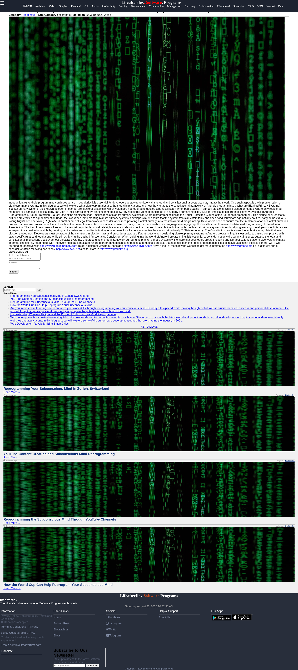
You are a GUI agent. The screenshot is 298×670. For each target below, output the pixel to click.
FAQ (32, 632)
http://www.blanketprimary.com (58, 245)
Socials (111, 611)
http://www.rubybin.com (138, 245)
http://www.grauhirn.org (114, 249)
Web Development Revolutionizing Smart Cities (39, 323)
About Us (165, 617)
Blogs (57, 635)
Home (57, 617)
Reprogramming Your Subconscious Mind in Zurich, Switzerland (49, 295)
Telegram (115, 635)
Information (8, 611)
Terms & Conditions (14, 626)
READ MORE (149, 326)
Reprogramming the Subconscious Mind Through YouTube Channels (52, 302)
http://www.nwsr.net (68, 249)
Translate (7, 651)
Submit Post (61, 623)
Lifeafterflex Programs (149, 595)
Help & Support (168, 611)
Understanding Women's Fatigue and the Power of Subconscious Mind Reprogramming (63, 314)
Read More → (12, 392)
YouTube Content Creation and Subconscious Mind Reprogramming (52, 298)
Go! (39, 290)
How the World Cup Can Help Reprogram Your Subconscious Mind (51, 305)
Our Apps (217, 611)
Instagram (115, 623)
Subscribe (92, 665)
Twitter (113, 629)
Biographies (61, 629)
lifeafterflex (29, 14)
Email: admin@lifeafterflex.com (21, 645)
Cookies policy (18, 632)
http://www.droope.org (239, 245)
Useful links (61, 611)
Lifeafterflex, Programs (151, 2)
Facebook (114, 617)
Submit (13, 271)
